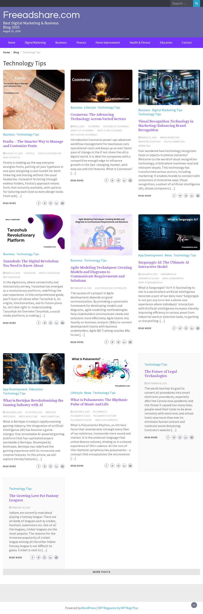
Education (166, 42)
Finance (81, 42)
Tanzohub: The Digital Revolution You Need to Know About (30, 263)
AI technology (33, 412)
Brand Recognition (149, 141)
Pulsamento (100, 411)
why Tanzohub (11, 277)
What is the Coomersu (109, 130)
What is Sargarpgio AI (150, 282)
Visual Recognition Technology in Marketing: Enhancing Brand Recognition (165, 125)
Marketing (144, 145)
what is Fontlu (11, 157)
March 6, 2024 (12, 272)
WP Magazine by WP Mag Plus (118, 608)
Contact (187, 42)
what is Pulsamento (106, 419)
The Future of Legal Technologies (161, 373)
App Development (150, 255)
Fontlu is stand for (49, 153)
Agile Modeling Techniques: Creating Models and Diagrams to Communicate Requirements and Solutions (101, 274)
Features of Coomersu (116, 126)
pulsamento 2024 (80, 415)
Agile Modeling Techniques (110, 287)
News (168, 255)
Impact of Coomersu (82, 130)
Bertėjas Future (28, 416)
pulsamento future (104, 415)
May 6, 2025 (78, 126)
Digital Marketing (35, 42)
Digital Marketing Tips (167, 110)
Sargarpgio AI (168, 274)
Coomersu (94, 126)
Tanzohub (29, 272)
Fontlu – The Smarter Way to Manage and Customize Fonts (33, 143)
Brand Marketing (170, 137)
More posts (101, 571)
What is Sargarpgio (173, 278)
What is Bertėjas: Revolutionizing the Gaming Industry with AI (33, 402)
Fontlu (30, 153)
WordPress (88, 608)
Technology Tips (27, 134)
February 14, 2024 (82, 287)
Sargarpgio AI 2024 (148, 278)
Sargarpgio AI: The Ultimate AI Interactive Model (163, 264)
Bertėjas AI (9, 416)
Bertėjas (51, 412)
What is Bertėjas (50, 416)
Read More (9, 203)
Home (11, 42)
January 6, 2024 (149, 274)
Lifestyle (90, 107)
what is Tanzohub (49, 272)
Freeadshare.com (41, 15)
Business (61, 42)
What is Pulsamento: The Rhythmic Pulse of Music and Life (99, 402)
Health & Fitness (140, 42)
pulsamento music (81, 419)
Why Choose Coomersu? (84, 134)
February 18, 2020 (20, 507)
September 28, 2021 (157, 383)
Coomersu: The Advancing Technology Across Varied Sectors (98, 116)
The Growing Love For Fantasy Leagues (33, 498)
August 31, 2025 (14, 153)
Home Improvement (108, 42)
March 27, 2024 (149, 137)
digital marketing (174, 141)
